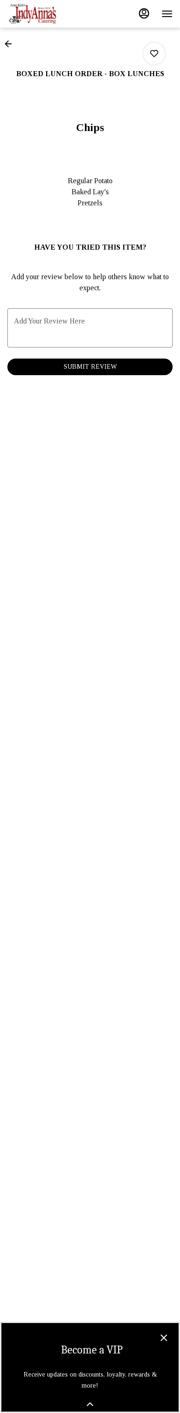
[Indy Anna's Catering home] (48, 13)
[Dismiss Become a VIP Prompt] (164, 1338)
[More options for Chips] (154, 53)
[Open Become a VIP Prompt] (90, 1404)
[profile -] (144, 13)
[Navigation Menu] (167, 14)
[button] (11, 44)
